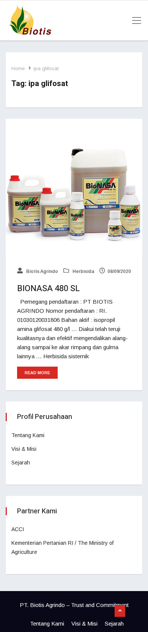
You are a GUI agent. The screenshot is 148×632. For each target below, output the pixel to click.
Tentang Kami (27, 435)
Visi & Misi (23, 449)
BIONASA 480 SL (48, 288)
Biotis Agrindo (41, 271)
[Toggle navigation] (134, 20)
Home (18, 68)
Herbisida (82, 271)
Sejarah (20, 462)
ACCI (17, 529)
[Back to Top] (120, 611)
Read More (37, 372)
